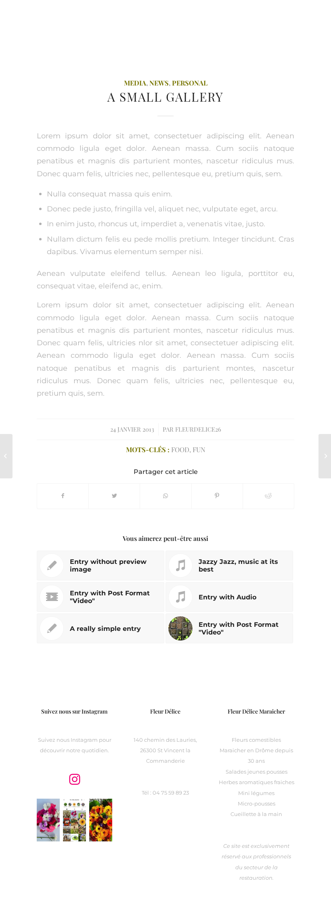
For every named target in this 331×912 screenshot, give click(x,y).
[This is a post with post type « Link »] (6, 456)
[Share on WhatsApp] (165, 496)
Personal (189, 82)
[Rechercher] (288, 66)
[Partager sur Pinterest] (217, 496)
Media (135, 82)
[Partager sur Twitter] (114, 496)
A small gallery (165, 97)
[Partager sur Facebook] (62, 496)
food (180, 449)
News (159, 82)
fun (199, 449)
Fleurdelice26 (198, 429)
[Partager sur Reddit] (268, 496)
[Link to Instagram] (288, 18)
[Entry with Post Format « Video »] (324, 456)
